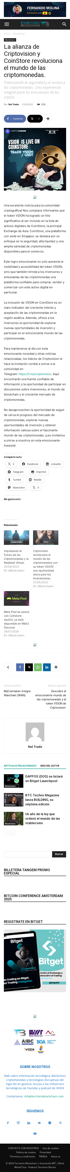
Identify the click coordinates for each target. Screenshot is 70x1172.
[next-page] (12, 833)
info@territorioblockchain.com (44, 1096)
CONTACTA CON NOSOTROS (23, 1148)
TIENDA (43, 1156)
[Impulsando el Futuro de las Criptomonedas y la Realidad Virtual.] (16, 537)
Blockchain (19, 33)
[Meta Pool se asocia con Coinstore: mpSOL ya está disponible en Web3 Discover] (16, 598)
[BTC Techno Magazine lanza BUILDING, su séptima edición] (13, 800)
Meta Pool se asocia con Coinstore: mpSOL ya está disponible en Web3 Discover (16, 619)
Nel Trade (13, 104)
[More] (48, 119)
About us (55, 1156)
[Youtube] (35, 1134)
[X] (29, 667)
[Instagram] (18, 1123)
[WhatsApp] (38, 667)
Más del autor (49, 765)
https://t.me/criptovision (34, 374)
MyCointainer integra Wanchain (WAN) (17, 693)
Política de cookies (26, 1152)
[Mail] (39, 1123)
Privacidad (45, 1152)
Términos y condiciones (22, 1156)
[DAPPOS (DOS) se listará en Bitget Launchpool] (13, 781)
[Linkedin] (47, 667)
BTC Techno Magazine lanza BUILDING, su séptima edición (42, 799)
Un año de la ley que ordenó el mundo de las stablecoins (42, 818)
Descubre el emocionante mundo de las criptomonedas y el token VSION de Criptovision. (50, 699)
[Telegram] (50, 1123)
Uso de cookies (51, 1148)
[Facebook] (20, 667)
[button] (6, 24)
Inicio (7, 33)
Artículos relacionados (20, 765)
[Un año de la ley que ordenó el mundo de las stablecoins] (13, 818)
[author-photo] (35, 741)
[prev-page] (6, 833)
